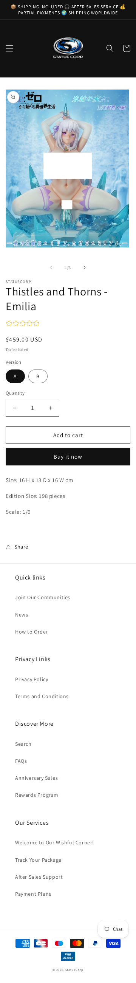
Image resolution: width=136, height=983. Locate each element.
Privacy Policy (31, 679)
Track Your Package (38, 859)
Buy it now (68, 456)
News (21, 614)
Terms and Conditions (42, 696)
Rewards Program (37, 794)
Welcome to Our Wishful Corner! (54, 842)
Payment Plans (33, 893)
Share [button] (21, 546)
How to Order (31, 631)
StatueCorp (74, 970)
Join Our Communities (42, 597)
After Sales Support (39, 876)
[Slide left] (51, 267)
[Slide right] (84, 267)
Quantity (15, 393)
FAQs (21, 760)
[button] (9, 48)
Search (23, 743)
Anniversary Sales (36, 777)
